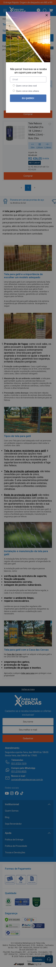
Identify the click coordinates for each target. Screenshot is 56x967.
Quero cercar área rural (26, 86)
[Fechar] (47, 15)
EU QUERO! (28, 98)
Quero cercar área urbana (27, 91)
